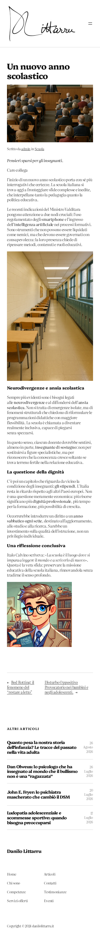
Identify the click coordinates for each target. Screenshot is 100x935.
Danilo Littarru (24, 851)
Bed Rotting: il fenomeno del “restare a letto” (20, 687)
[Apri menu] (90, 23)
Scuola (39, 148)
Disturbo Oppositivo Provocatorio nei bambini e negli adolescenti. (66, 687)
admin (25, 148)
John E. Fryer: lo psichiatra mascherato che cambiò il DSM (38, 794)
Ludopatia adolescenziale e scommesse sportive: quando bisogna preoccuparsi (37, 817)
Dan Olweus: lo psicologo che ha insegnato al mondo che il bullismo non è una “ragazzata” (42, 771)
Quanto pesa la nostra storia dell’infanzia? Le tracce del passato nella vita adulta (41, 747)
